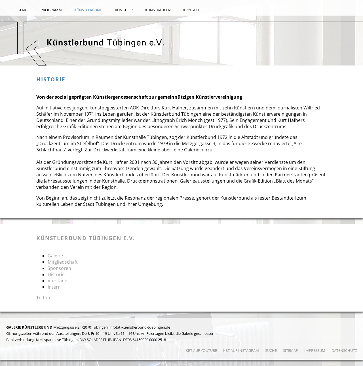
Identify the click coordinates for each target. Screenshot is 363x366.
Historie (56, 274)
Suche (271, 350)
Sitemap (290, 350)
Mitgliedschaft (63, 262)
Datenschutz (344, 350)
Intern (54, 287)
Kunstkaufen (158, 9)
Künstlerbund (88, 9)
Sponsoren (59, 268)
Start (23, 9)
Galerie (55, 256)
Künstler (124, 9)
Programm (51, 9)
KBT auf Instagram (241, 350)
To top (43, 298)
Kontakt (191, 9)
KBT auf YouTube (201, 350)
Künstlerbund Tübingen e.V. (85, 238)
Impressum (314, 350)
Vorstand (57, 281)
